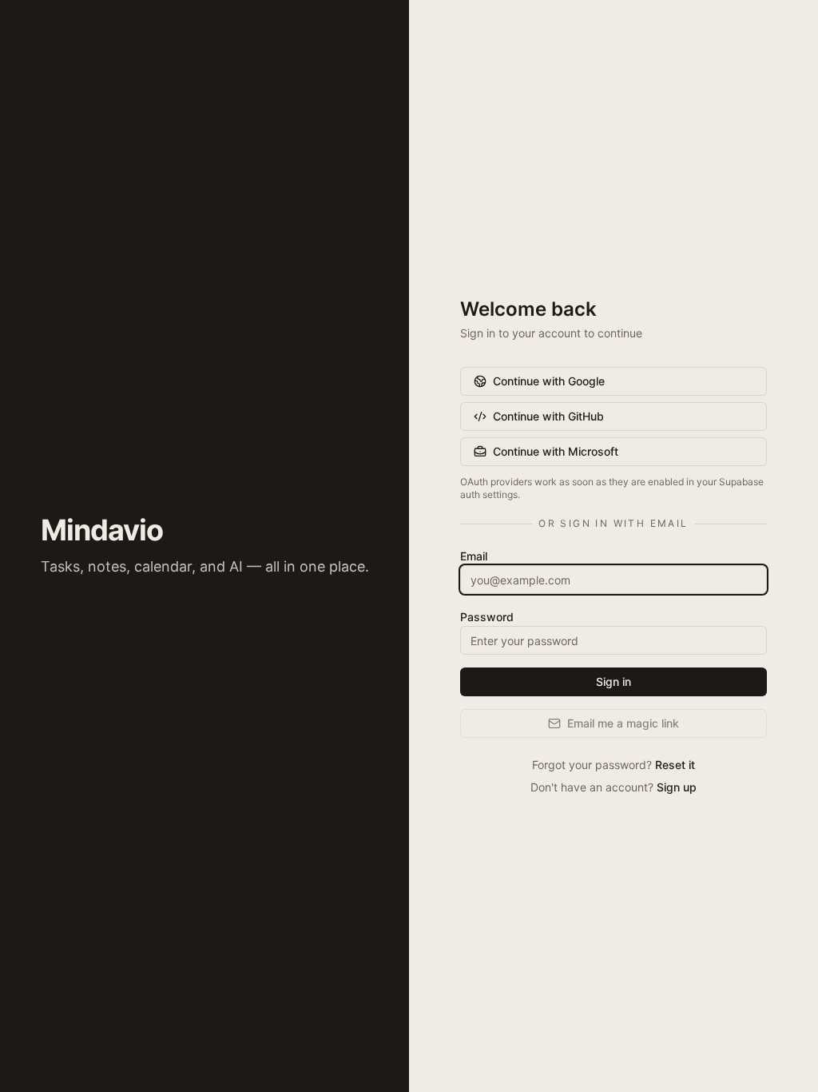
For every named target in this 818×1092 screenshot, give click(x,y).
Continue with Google (549, 381)
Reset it (675, 764)
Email (473, 556)
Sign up (677, 787)
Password (487, 617)
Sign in (613, 681)
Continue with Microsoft (555, 451)
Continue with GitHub (548, 416)
